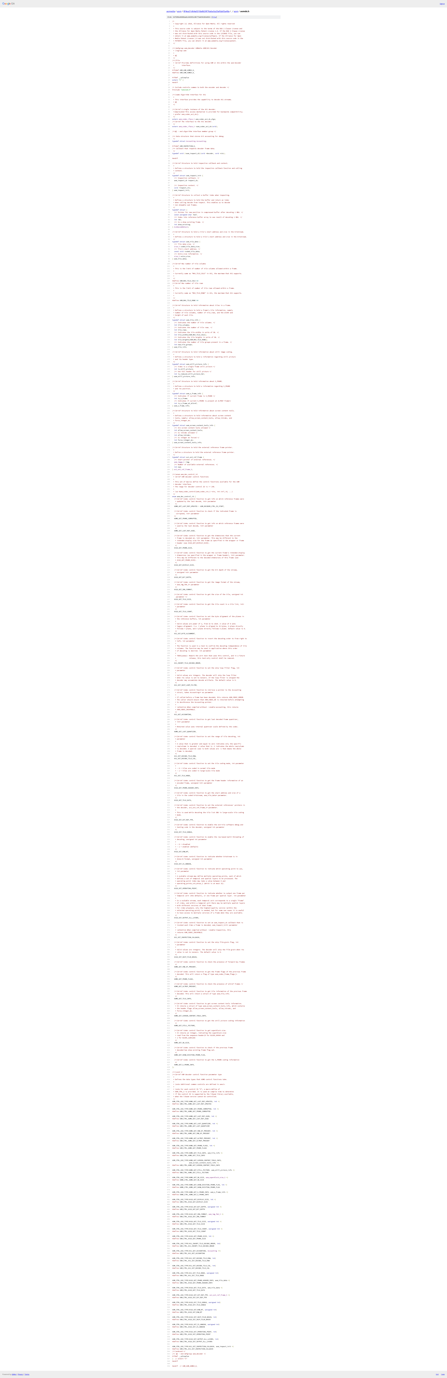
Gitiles (14, 1374)
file (214, 17)
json (443, 1374)
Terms (26, 1374)
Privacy (20, 1374)
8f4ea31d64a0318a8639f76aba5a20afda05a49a (206, 11)
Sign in (442, 4)
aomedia (170, 11)
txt (437, 1374)
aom (179, 11)
